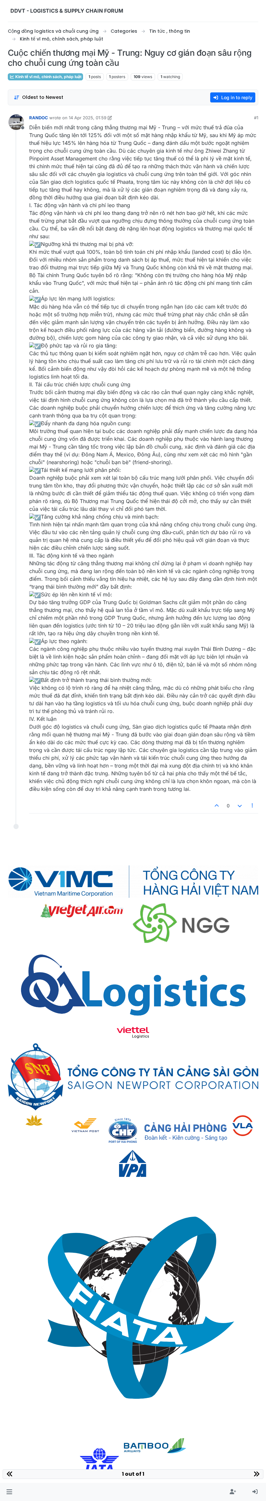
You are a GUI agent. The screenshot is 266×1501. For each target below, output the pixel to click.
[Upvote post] (217, 806)
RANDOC (38, 117)
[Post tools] (253, 806)
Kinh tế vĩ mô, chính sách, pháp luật (47, 76)
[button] (9, 1491)
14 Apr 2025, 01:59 (87, 117)
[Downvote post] (240, 806)
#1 (256, 117)
